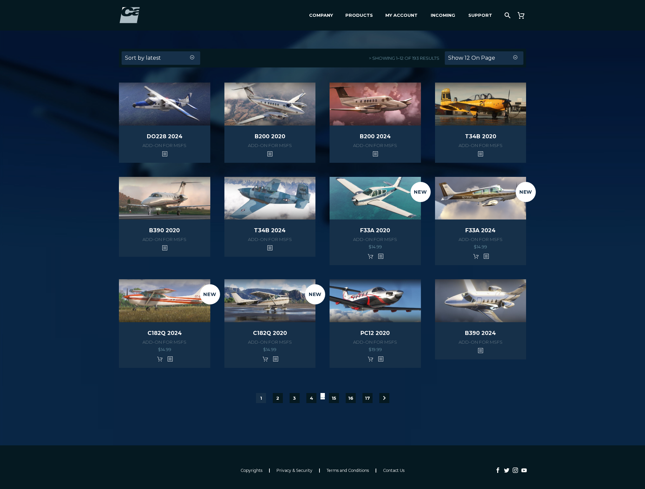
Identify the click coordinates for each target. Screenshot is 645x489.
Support (480, 15)
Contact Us (393, 471)
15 (334, 398)
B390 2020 (164, 230)
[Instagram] (515, 470)
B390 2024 (480, 333)
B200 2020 (270, 136)
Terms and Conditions (348, 471)
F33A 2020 (375, 230)
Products (359, 15)
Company (321, 15)
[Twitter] (506, 470)
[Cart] (523, 15)
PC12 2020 (375, 333)
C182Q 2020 (270, 333)
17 (367, 398)
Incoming (443, 15)
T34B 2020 (480, 136)
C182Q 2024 (164, 333)
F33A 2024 (480, 230)
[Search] (506, 15)
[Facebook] (498, 470)
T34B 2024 (270, 230)
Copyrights (251, 471)
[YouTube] (524, 470)
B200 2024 (375, 136)
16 (350, 398)
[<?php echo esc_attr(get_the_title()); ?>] (164, 153)
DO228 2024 (164, 136)
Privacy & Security (294, 471)
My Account (401, 15)
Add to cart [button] (370, 256)
